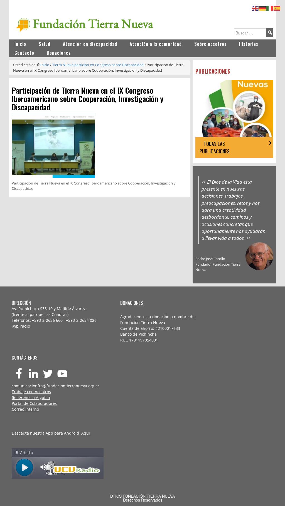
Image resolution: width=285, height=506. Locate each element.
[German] (262, 7)
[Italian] (270, 7)
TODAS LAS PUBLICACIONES (215, 147)
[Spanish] (277, 7)
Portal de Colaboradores (34, 403)
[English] (255, 7)
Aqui (85, 433)
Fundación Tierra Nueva (93, 24)
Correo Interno (25, 409)
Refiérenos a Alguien (31, 397)
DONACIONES (131, 302)
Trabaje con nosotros (31, 391)
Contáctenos (24, 357)
